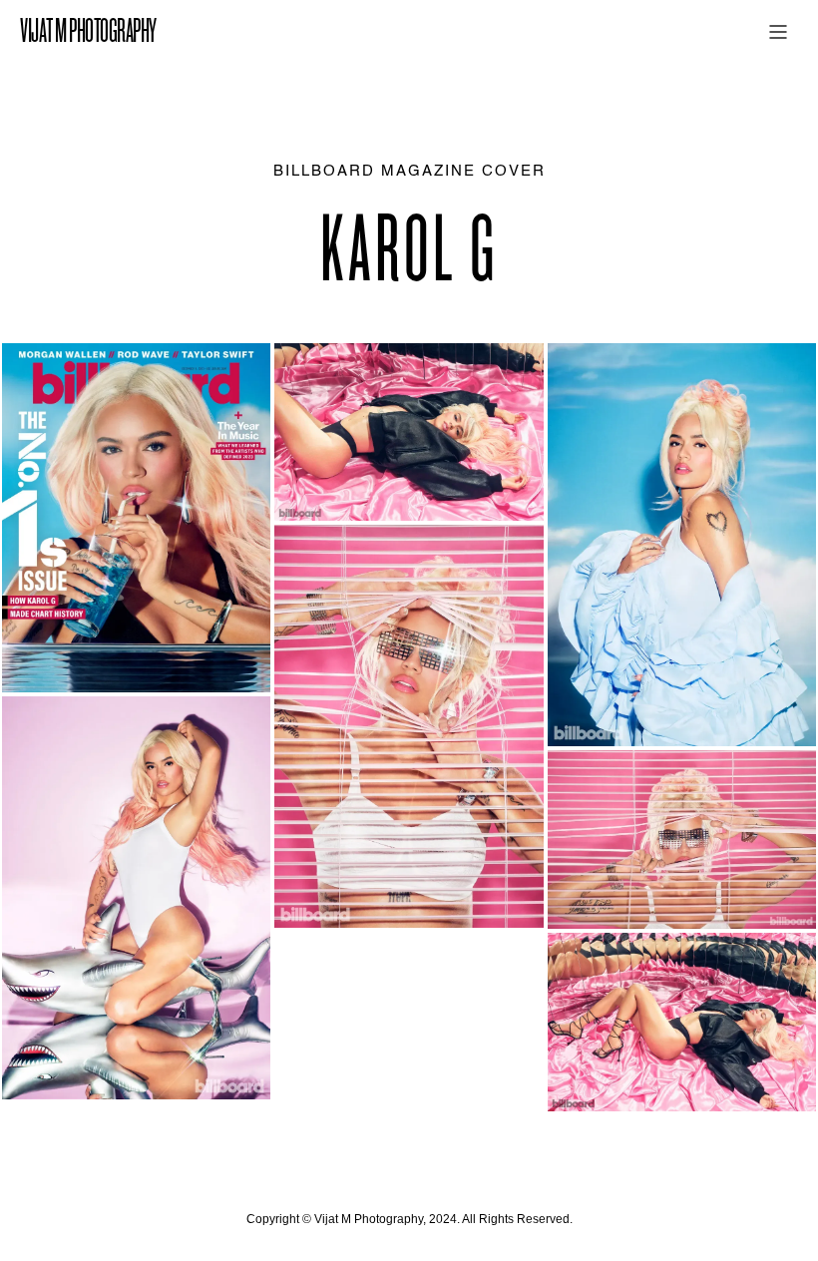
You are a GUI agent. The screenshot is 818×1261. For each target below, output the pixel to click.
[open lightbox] (136, 517)
